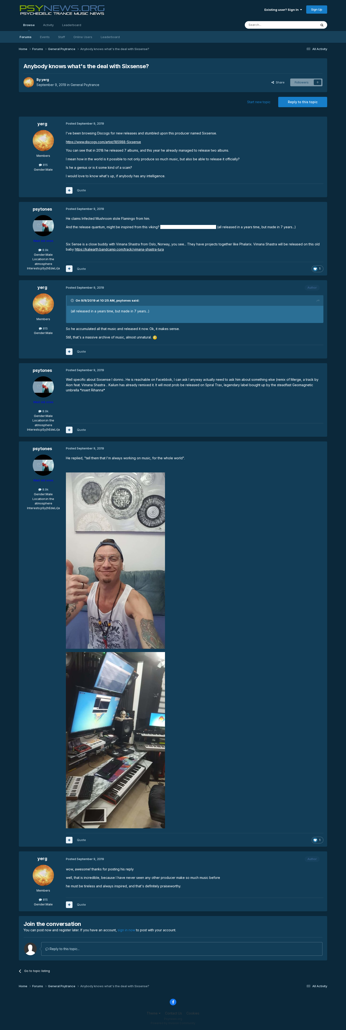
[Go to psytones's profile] (43, 225)
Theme (153, 1013)
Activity (48, 25)
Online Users (82, 37)
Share (279, 82)
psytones (42, 209)
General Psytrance (85, 85)
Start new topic (258, 102)
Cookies (192, 1013)
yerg (45, 80)
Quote (81, 190)
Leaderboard (110, 37)
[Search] (322, 25)
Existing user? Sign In (282, 10)
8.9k (44, 250)
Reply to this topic (303, 102)
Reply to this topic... (64, 949)
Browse (29, 25)
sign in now (126, 930)
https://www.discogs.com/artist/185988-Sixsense (103, 142)
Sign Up (316, 9)
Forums (26, 37)
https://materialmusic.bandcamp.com (188, 227)
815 (45, 165)
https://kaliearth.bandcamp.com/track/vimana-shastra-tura (119, 249)
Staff (61, 37)
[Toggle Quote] (73, 300)
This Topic (303, 25)
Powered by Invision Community (173, 1023)
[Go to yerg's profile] (29, 82)
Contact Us (173, 1013)
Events (45, 37)
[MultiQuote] (69, 190)
